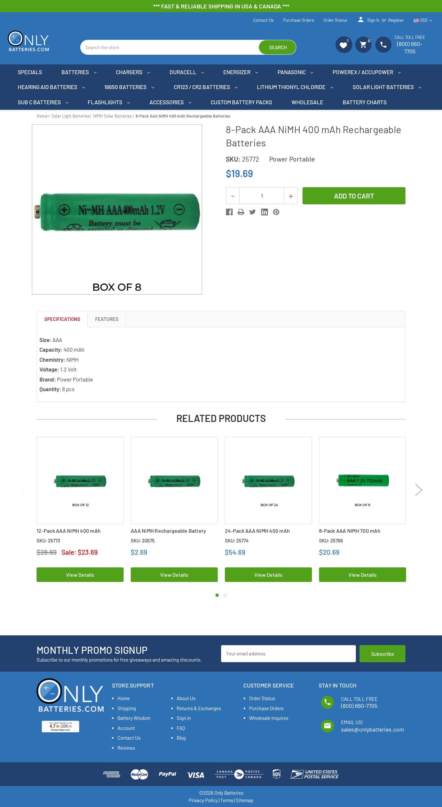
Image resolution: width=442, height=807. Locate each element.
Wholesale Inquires (268, 718)
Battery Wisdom (133, 718)
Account (126, 728)
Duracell (183, 72)
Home (123, 698)
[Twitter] (252, 212)
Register (396, 20)
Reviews (126, 748)
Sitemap (244, 800)
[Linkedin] (264, 212)
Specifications (62, 319)
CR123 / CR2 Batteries (202, 87)
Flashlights (105, 102)
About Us (186, 698)
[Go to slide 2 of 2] (225, 595)
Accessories (167, 102)
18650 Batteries (126, 87)
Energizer (237, 72)
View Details (80, 575)
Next (418, 489)
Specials (30, 72)
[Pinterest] (276, 212)
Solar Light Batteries (384, 87)
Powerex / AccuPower (363, 72)
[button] (344, 44)
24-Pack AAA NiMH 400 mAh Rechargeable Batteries (257, 534)
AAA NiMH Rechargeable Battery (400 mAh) (168, 534)
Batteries (75, 72)
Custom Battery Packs (241, 102)
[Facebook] (229, 212)
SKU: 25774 (237, 540)
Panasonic (292, 72)
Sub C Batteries (40, 102)
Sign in (368, 19)
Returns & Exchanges (199, 708)
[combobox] (188, 47)
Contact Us (263, 20)
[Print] (241, 212)
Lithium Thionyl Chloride (291, 87)
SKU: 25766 (331, 540)
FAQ (181, 728)
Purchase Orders (298, 20)
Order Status (335, 20)
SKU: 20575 (143, 540)
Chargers (129, 72)
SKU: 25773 (48, 540)
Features (106, 319)
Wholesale (307, 102)
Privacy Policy (203, 800)
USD (423, 20)
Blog (181, 738)
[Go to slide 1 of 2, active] (217, 595)
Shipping (126, 708)
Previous (23, 489)
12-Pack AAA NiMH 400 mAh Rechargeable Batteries (69, 534)
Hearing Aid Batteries (48, 87)
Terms (226, 800)
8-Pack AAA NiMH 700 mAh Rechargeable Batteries (350, 534)
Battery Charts (365, 102)
